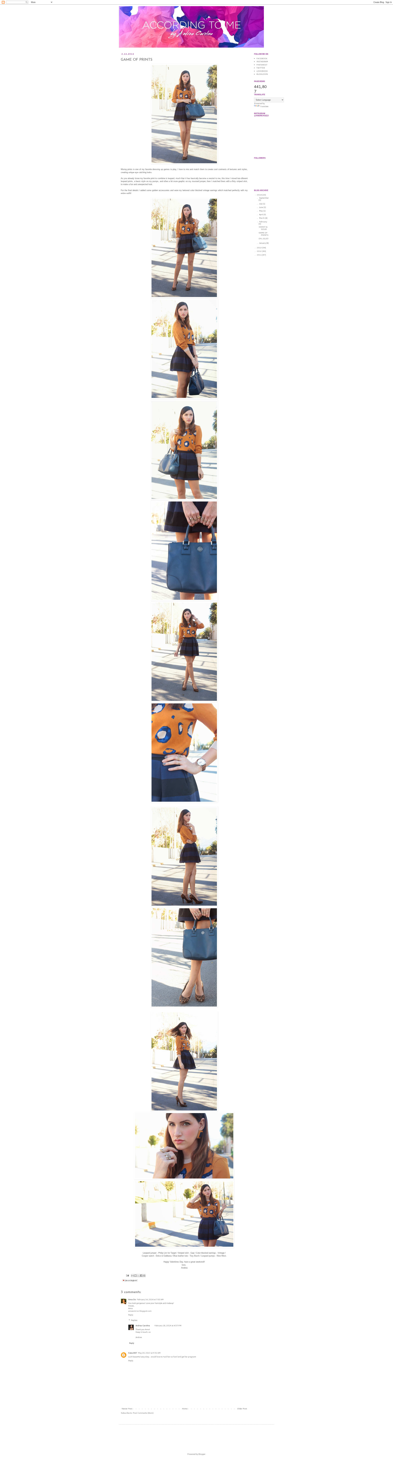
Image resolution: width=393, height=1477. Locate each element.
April (261, 214)
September (264, 198)
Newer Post (127, 1408)
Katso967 (132, 1353)
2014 (259, 194)
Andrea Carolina (143, 1325)
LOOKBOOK (262, 71)
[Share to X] (138, 1275)
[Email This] (132, 1275)
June (261, 207)
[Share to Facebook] (141, 1275)
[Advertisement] (179, 1436)
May (261, 210)
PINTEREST (261, 64)
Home (184, 1408)
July (261, 203)
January (262, 243)
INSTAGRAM (262, 61)
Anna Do (132, 1299)
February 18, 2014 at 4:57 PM (167, 1325)
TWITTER (260, 67)
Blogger (201, 1454)
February (263, 221)
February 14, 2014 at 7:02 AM (150, 1299)
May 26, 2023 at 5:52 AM (149, 1353)
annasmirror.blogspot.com (140, 1311)
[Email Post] (127, 1275)
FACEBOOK (261, 58)
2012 (259, 251)
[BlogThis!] (135, 1275)
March (262, 218)
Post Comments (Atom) (143, 1413)
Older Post (242, 1408)
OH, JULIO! (263, 238)
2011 (259, 255)
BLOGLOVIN (262, 74)
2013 (259, 247)
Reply (130, 1314)
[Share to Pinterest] (144, 1275)
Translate (264, 106)
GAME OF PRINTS (263, 233)
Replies (134, 1320)
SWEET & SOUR (263, 228)
